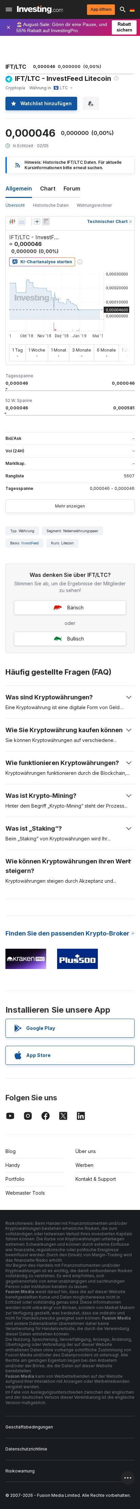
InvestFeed (30, 543)
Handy (12, 1165)
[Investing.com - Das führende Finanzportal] (40, 9)
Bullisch (75, 638)
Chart (47, 188)
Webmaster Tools (25, 1193)
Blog (10, 1151)
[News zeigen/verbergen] (46, 221)
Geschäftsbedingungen (29, 1426)
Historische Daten (51, 205)
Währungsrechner (94, 205)
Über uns (85, 1151)
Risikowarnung (20, 1470)
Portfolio (14, 1179)
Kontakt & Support (95, 1179)
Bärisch (75, 607)
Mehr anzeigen (70, 506)
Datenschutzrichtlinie (26, 1448)
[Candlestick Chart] (12, 221)
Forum (72, 188)
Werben (84, 1165)
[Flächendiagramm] (21, 221)
